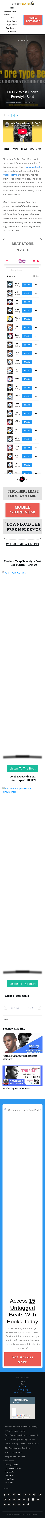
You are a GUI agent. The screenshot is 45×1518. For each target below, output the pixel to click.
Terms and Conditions (22, 1392)
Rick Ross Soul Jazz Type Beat (17, 1448)
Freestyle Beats (13, 102)
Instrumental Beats (13, 1468)
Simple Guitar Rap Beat (15, 1457)
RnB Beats (9, 1475)
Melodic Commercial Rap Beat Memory (22, 1048)
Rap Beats (9, 1472)
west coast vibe (11, 174)
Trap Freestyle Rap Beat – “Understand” (21, 1435)
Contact (22, 1387)
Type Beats (9, 1482)
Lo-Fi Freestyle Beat (13, 1452)
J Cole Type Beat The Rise (22, 1078)
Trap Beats (9, 1479)
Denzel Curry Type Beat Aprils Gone (20, 1439)
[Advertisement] (22, 65)
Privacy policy (22, 1389)
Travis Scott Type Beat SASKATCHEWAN (22, 1444)
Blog (22, 1384)
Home (22, 1381)
